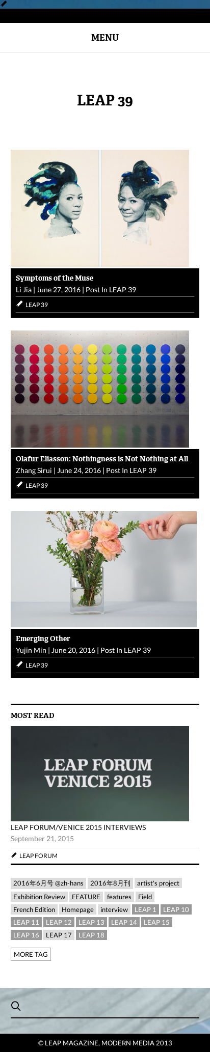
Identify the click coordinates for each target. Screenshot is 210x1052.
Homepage (78, 909)
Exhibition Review (39, 897)
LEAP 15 (157, 922)
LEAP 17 (59, 935)
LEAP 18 (91, 935)
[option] (105, 795)
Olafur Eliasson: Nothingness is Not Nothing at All (102, 458)
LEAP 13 (91, 922)
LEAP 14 (124, 922)
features (119, 897)
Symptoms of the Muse (54, 278)
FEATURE (86, 897)
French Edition (34, 909)
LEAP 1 (145, 909)
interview (114, 909)
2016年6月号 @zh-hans (48, 883)
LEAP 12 (59, 922)
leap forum (38, 856)
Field (145, 897)
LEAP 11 (26, 922)
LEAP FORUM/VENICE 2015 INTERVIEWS (78, 827)
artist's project (158, 883)
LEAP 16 (26, 935)
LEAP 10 (176, 909)
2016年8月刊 (110, 883)
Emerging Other (43, 638)
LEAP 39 (122, 289)
